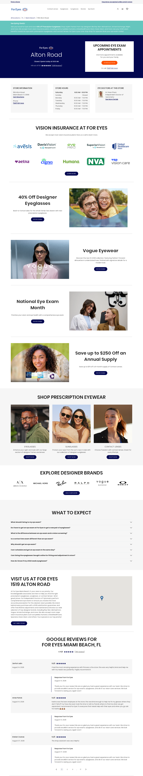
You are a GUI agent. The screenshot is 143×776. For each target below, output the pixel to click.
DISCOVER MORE (71, 493)
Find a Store (15, 2)
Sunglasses (75, 9)
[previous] (56, 769)
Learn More (71, 173)
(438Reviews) (57, 65)
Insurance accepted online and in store (117, 2)
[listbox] (71, 715)
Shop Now (30, 457)
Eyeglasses (64, 9)
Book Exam (37, 219)
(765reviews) (80, 652)
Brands (83, 9)
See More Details (111, 99)
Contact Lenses (52, 9)
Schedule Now (109, 63)
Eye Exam (91, 9)
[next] (86, 769)
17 (80, 769)
